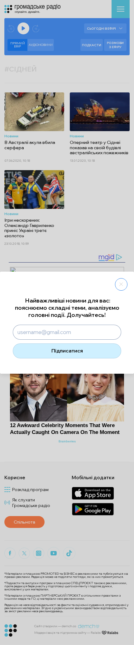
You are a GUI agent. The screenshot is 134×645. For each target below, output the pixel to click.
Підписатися (67, 350)
